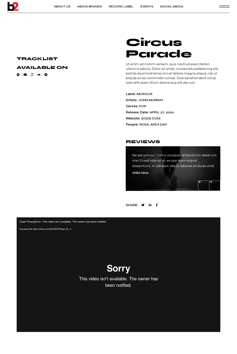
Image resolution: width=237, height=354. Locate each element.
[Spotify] (20, 74)
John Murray (150, 100)
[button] (203, 186)
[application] (118, 274)
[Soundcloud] (40, 74)
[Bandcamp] (47, 74)
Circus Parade (159, 48)
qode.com (150, 118)
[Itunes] (34, 74)
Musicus (144, 94)
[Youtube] (27, 74)
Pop (142, 106)
